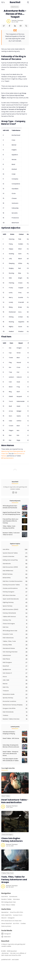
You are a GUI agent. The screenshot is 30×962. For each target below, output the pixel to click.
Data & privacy (6, 926)
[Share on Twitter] (3, 25)
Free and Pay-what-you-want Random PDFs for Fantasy (11, 521)
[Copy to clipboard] (26, 25)
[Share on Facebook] (9, 25)
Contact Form (17, 915)
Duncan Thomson (17, 20)
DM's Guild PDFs (6, 915)
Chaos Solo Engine (7, 834)
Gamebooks (13, 896)
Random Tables (6, 899)
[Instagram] (13, 492)
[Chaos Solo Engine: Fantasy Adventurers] (15, 821)
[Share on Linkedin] (14, 25)
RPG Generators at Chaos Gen (11, 921)
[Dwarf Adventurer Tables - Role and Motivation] (15, 783)
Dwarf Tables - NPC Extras (11, 738)
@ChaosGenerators (7, 458)
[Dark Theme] (4, 2)
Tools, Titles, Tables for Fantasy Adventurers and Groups (14, 879)
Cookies (23, 923)
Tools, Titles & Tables (8, 905)
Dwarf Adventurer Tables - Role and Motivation (14, 801)
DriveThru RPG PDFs (16, 912)
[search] (2, 2)
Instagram (11, 918)
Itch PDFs (16, 923)
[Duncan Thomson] (8, 21)
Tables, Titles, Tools (7, 873)
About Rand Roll (6, 923)
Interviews (16, 899)
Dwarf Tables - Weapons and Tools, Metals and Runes (10, 753)
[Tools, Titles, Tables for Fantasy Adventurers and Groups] (15, 860)
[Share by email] (20, 25)
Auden (17, 960)
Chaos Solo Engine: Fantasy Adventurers (12, 839)
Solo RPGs (4, 896)
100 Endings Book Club (8, 902)
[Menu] (28, 2)
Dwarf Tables (5, 796)
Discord (3, 918)
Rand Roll (13, 951)
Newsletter (5, 912)
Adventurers (14, 7)
